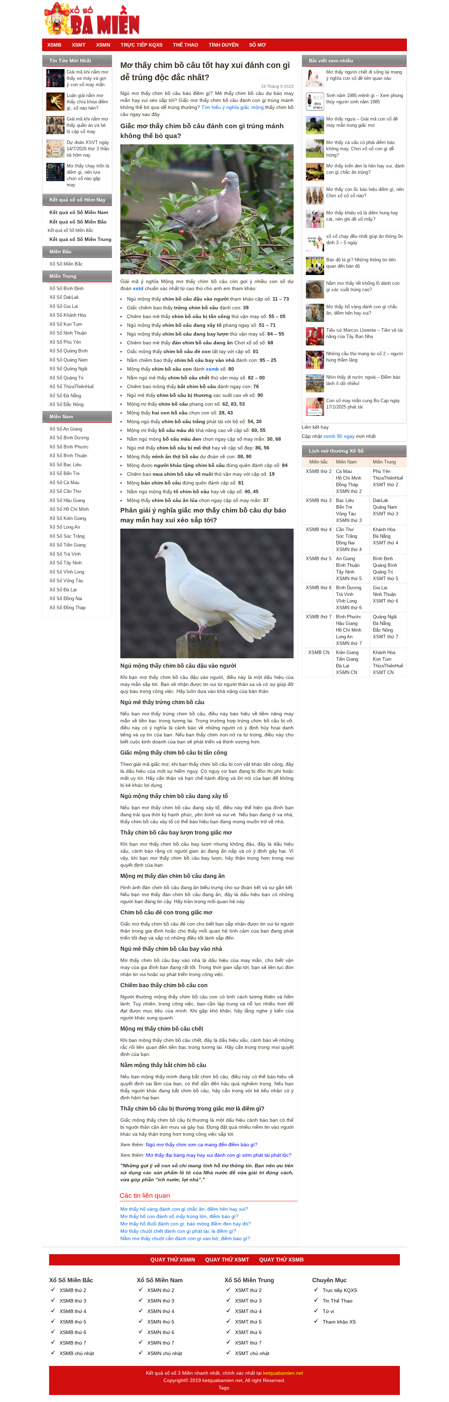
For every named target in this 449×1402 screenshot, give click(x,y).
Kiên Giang (347, 652)
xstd (138, 288)
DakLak (380, 500)
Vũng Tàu (346, 513)
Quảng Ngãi (385, 616)
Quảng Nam (385, 507)
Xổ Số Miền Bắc (66, 264)
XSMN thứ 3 (349, 520)
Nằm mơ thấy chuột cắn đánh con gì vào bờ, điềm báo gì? (185, 1238)
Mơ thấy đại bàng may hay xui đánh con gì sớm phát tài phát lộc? (218, 1155)
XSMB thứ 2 (318, 471)
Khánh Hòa (384, 529)
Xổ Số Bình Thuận (68, 455)
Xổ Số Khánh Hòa (67, 315)
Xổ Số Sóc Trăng (67, 536)
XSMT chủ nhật (252, 1353)
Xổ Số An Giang (65, 429)
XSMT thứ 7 (385, 636)
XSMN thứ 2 (349, 491)
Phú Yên (381, 471)
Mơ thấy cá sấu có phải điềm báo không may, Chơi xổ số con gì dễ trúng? (360, 149)
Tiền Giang (347, 659)
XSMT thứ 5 (385, 578)
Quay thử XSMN (172, 1260)
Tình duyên (224, 45)
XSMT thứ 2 (385, 484)
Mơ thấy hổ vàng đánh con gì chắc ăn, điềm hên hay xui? (184, 1209)
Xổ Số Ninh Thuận (68, 333)
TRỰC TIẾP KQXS (141, 45)
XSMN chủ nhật (164, 1353)
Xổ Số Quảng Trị (66, 377)
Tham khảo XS (339, 1322)
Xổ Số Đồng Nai (65, 598)
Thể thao (185, 45)
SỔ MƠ (257, 45)
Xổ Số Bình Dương (69, 437)
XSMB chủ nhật (77, 1353)
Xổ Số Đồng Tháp (67, 607)
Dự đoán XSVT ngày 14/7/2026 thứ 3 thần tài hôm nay (88, 149)
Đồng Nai (345, 542)
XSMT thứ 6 (385, 601)
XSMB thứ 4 (318, 529)
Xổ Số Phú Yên (65, 342)
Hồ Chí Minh (348, 478)
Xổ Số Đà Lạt (63, 589)
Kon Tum (382, 659)
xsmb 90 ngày (339, 436)
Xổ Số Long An (64, 527)
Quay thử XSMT (227, 1260)
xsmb (212, 369)
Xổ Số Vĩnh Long (66, 572)
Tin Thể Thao (338, 1301)
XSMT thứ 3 (385, 513)
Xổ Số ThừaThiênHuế (71, 386)
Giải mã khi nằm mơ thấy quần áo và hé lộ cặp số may (87, 125)
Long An (344, 636)
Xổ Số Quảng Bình (68, 350)
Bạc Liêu (345, 500)
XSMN (103, 45)
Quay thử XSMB (281, 1260)
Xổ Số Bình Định (66, 288)
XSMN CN (346, 672)
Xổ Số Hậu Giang (67, 500)
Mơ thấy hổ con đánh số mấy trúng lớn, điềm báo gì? (179, 1216)
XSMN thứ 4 (349, 549)
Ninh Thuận (384, 594)
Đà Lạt (342, 665)
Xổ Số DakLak (64, 297)
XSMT (79, 45)
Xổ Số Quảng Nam (68, 360)
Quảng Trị (383, 572)
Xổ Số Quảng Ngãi (68, 368)
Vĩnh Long (346, 601)
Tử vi (328, 1311)
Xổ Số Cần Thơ (65, 491)
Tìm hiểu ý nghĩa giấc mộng (232, 107)
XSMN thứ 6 (349, 607)
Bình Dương (348, 587)
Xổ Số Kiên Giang (67, 518)
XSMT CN (383, 672)
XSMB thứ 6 (318, 587)
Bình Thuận (348, 565)
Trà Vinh (344, 594)
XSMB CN (318, 652)
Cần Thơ (345, 529)
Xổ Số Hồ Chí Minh (69, 509)
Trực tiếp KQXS (340, 1290)
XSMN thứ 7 (349, 643)
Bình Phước (348, 616)
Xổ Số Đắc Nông (66, 404)
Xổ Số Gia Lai (63, 306)
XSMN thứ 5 (349, 578)
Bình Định (383, 558)
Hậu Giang (346, 623)
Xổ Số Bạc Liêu (65, 464)
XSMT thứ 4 (385, 542)
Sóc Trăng (346, 536)
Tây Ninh (345, 572)
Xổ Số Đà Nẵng (65, 395)
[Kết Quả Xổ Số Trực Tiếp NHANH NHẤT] (94, 19)
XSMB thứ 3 (318, 500)
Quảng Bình (385, 565)
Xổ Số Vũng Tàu (66, 580)
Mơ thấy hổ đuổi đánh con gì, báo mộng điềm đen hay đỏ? (185, 1223)
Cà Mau (344, 471)
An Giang (345, 558)
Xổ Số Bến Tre (64, 473)
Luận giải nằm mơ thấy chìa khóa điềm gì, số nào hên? (87, 102)
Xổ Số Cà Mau (64, 482)
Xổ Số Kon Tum (65, 324)
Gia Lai (380, 587)
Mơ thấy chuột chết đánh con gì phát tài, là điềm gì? (178, 1231)
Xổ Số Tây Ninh (65, 562)
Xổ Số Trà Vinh (65, 554)
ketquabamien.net (283, 1373)
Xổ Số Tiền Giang (67, 545)
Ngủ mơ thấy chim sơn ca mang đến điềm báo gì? (201, 1144)
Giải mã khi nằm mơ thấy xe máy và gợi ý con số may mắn (87, 78)
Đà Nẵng (381, 536)
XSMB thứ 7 (318, 616)
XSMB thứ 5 (318, 558)
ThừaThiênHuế (388, 478)
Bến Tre (344, 507)
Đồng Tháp (347, 484)
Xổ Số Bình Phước (69, 446)
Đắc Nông (383, 630)
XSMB (54, 45)
